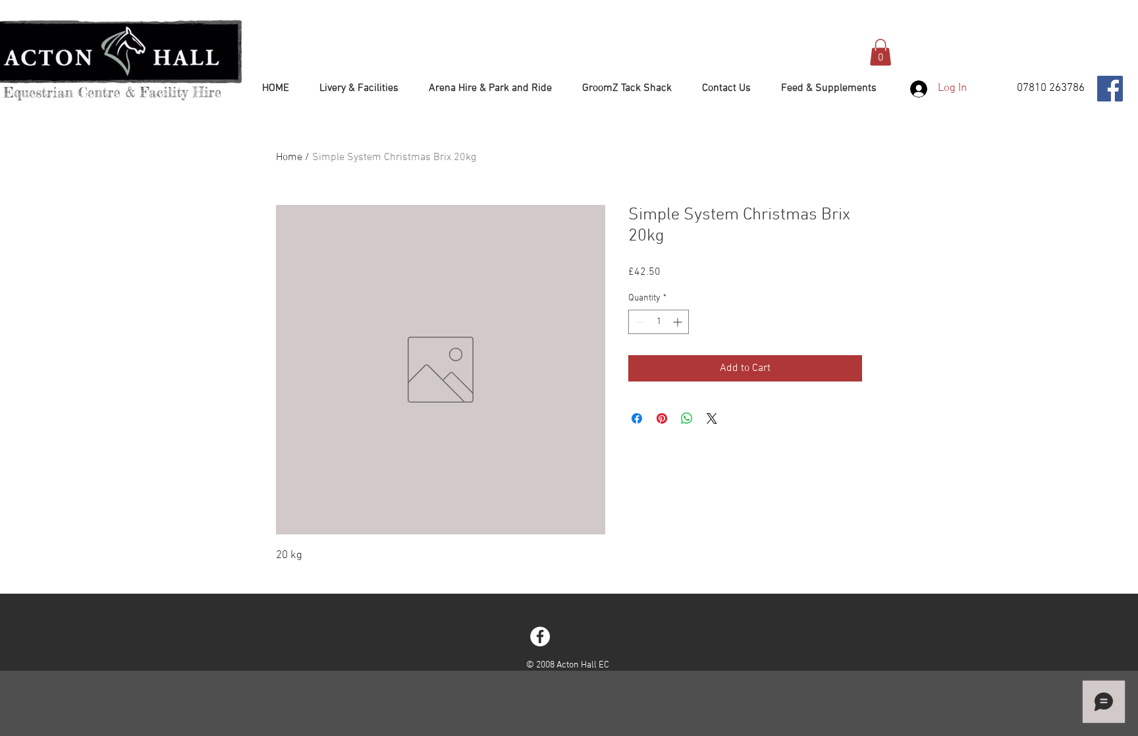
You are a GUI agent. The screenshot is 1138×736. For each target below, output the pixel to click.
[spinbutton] (658, 321)
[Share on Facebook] (637, 418)
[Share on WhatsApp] (687, 418)
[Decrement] (638, 321)
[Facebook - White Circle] (540, 636)
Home (289, 157)
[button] (880, 52)
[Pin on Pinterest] (662, 418)
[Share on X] (712, 418)
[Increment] (678, 321)
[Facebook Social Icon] (1110, 88)
